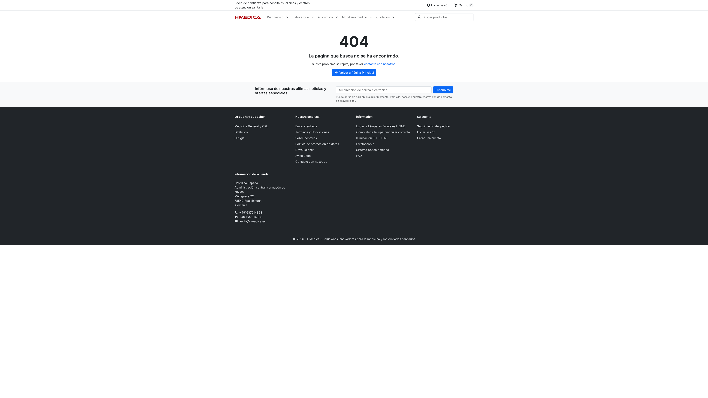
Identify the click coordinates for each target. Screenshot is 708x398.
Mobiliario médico (354, 17)
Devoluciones (304, 150)
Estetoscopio (365, 144)
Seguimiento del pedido (433, 126)
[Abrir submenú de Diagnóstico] (287, 17)
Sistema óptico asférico (372, 150)
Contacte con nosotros (311, 161)
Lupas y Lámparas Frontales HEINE (380, 126)
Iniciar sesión (426, 132)
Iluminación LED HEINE (372, 138)
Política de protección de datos (317, 144)
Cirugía (239, 138)
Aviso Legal (303, 156)
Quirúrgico (325, 17)
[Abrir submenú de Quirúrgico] (336, 17)
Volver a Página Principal (354, 72)
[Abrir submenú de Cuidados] (393, 17)
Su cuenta (424, 116)
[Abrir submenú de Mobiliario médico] (371, 17)
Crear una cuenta (429, 138)
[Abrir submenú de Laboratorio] (312, 17)
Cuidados (383, 17)
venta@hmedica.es (252, 221)
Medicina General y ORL (251, 126)
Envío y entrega (306, 126)
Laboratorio (301, 17)
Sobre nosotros (306, 138)
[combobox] (444, 17)
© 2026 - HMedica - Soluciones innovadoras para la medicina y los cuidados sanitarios (354, 239)
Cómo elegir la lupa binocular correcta (383, 132)
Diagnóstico (275, 17)
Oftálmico (241, 132)
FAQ (359, 156)
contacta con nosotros (379, 64)
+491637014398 (250, 212)
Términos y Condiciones (312, 132)
